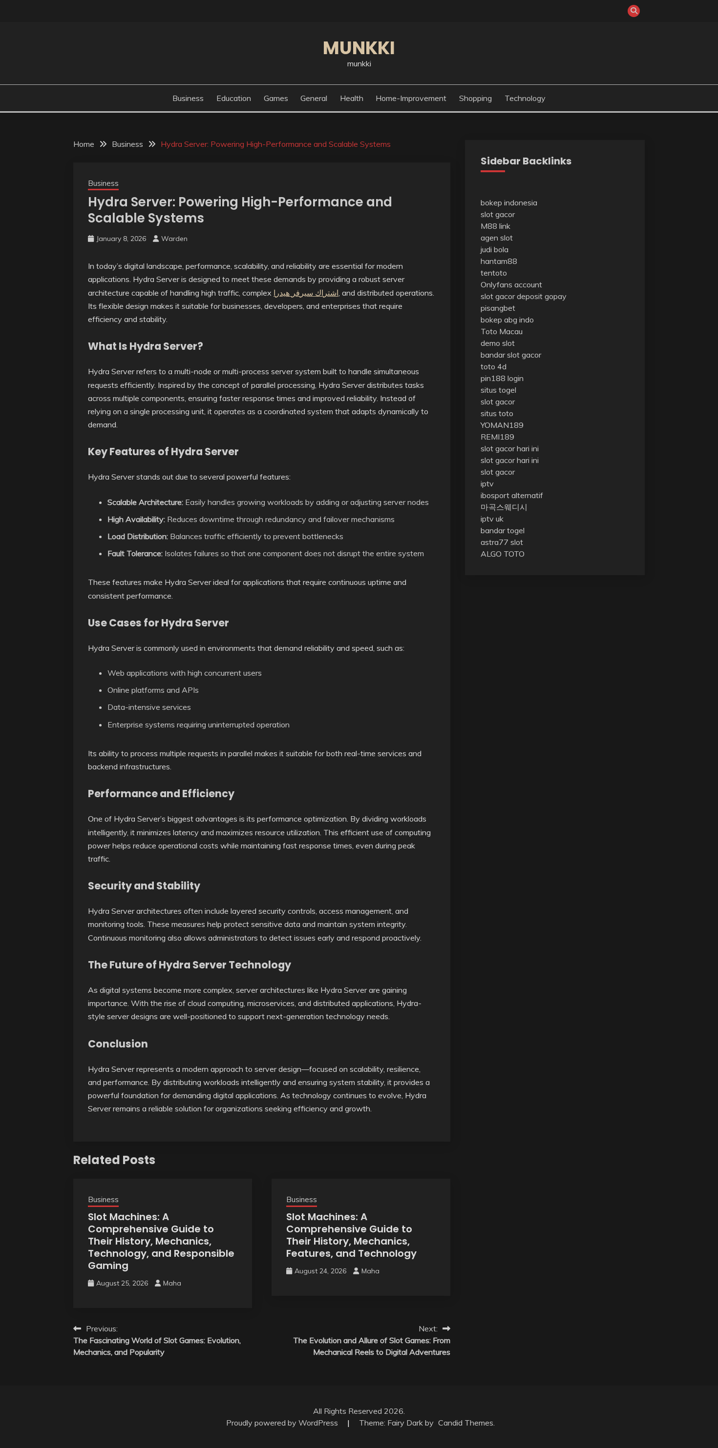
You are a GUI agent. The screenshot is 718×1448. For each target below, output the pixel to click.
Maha (172, 1283)
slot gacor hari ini (510, 448)
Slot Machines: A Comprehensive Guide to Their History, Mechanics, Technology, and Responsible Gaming (161, 1241)
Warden (174, 238)
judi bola (494, 249)
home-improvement (411, 98)
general (313, 98)
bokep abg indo (507, 319)
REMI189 (497, 437)
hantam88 (499, 261)
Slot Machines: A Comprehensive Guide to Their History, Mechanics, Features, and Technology (351, 1235)
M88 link (495, 226)
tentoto (494, 273)
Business (188, 98)
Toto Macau (502, 331)
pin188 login (502, 378)
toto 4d (494, 366)
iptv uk (492, 518)
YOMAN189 (502, 425)
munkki (359, 47)
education (233, 98)
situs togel (498, 390)
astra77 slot (502, 542)
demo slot (498, 343)
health (351, 98)
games (276, 98)
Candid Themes (465, 1423)
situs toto (497, 413)
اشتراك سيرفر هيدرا (306, 293)
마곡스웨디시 (504, 507)
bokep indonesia (509, 202)
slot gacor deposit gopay (524, 296)
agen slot (497, 237)
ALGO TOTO (503, 554)
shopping (475, 98)
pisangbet (498, 308)
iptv (487, 483)
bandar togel (503, 530)
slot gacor (498, 214)
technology (525, 98)
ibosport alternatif (512, 495)
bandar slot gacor (511, 355)
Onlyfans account (511, 284)
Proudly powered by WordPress (283, 1423)
